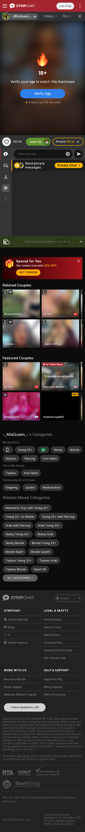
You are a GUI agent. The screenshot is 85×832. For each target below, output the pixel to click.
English (65, 598)
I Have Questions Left (25, 707)
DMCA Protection (55, 694)
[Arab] (43, 449)
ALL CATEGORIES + (20, 578)
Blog (11, 627)
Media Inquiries (18, 642)
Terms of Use (52, 627)
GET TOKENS (28, 272)
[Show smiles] (67, 154)
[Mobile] (8, 449)
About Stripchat (18, 619)
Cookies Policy (53, 642)
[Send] (78, 154)
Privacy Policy (53, 619)
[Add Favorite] (6, 141)
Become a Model (14, 679)
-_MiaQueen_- (15, 434)
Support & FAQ (53, 679)
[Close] (78, 261)
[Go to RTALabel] (8, 773)
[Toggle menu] (5, 6)
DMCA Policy (52, 635)
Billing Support (53, 687)
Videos (50, 16)
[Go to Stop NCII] (28, 784)
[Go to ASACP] (25, 773)
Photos (69, 16)
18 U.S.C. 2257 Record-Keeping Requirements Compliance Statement (39, 799)
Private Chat (67, 165)
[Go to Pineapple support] (7, 784)
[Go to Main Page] (26, 6)
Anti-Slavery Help (55, 658)
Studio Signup (13, 687)
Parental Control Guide (58, 650)
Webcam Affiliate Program (20, 694)
